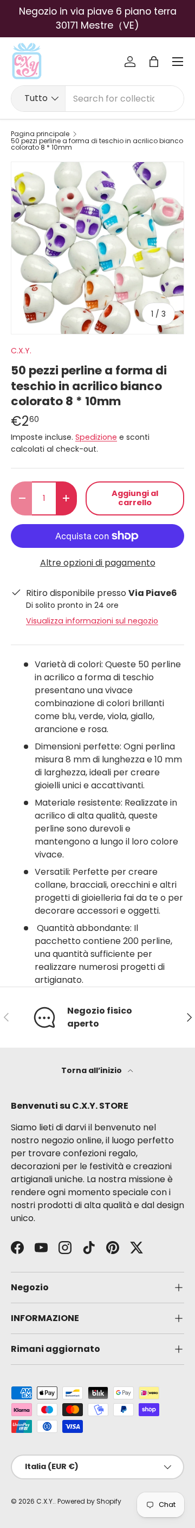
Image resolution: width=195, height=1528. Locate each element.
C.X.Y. (21, 350)
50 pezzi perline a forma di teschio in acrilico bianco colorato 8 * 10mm (97, 144)
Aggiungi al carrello (135, 498)
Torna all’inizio (92, 1070)
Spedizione (96, 437)
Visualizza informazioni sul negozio (92, 620)
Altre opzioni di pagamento (97, 563)
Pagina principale (40, 134)
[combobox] (97, 98)
